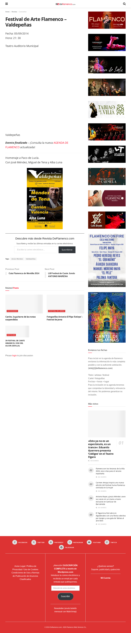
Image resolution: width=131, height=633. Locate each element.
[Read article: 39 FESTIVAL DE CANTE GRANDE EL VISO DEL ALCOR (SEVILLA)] (17, 332)
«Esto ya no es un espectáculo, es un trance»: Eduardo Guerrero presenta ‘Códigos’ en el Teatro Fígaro (100, 449)
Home (7, 12)
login (14, 355)
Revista (14, 12)
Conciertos (22, 12)
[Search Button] (124, 4)
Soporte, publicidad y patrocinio (105, 569)
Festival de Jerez (56, 311)
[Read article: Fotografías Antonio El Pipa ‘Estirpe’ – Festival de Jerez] (65, 304)
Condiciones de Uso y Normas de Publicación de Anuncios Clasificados (25, 576)
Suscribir (65, 596)
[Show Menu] (6, 4)
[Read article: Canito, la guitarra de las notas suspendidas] (24, 304)
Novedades (12, 311)
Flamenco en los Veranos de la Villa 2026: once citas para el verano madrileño (110, 471)
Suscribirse (67, 249)
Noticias (11, 335)
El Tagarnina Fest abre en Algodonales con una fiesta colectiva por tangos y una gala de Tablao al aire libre (111, 517)
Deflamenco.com (56, 627)
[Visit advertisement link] (44, 91)
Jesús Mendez (17, 259)
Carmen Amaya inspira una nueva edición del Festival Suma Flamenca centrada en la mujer (110, 485)
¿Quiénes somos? (105, 566)
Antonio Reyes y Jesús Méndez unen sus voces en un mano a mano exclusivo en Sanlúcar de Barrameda (111, 500)
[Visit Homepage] (65, 4)
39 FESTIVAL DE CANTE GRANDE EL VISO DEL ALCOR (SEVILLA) (15, 343)
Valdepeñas (31, 259)
